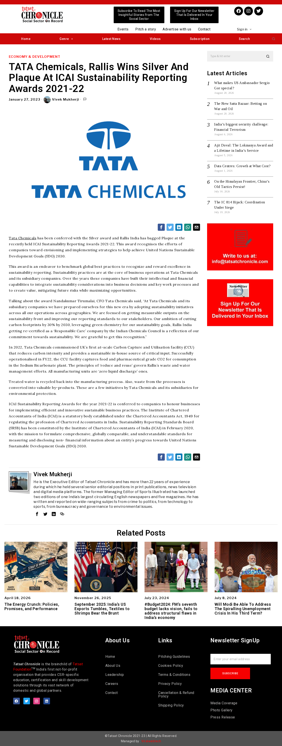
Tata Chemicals (22, 238)
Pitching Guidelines (174, 656)
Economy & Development (34, 57)
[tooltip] (161, 227)
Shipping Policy (171, 705)
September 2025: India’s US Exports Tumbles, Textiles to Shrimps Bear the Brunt (102, 608)
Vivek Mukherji (65, 99)
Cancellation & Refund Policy (176, 694)
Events (123, 29)
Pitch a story (145, 29)
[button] (273, 39)
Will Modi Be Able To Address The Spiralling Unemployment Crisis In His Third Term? (243, 608)
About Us (112, 666)
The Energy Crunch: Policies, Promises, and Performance (31, 606)
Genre (64, 39)
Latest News (111, 39)
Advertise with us (177, 29)
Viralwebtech (151, 741)
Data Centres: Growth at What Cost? (242, 166)
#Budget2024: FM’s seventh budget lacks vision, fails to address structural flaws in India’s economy (171, 611)
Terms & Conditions (174, 675)
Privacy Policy (170, 684)
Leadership (114, 675)
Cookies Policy (170, 666)
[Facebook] (238, 11)
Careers (111, 684)
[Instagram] (248, 11)
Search (244, 39)
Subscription (200, 39)
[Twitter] (258, 11)
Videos (155, 39)
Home (25, 39)
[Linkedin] (46, 701)
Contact (204, 29)
